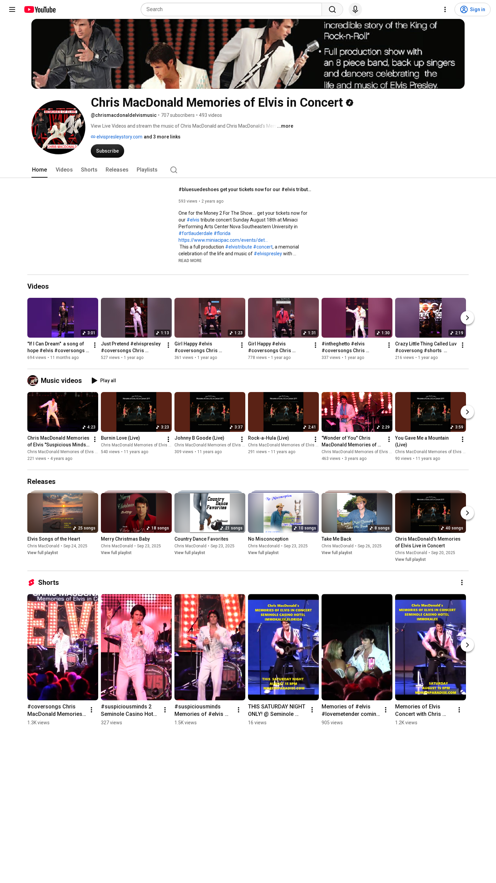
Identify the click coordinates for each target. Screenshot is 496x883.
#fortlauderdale (195, 233)
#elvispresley (268, 253)
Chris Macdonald (264, 546)
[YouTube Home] (39, 9)
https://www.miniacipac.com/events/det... (223, 240)
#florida (222, 233)
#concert (263, 247)
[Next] (467, 317)
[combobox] (233, 9)
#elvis (193, 220)
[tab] (39, 170)
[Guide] (12, 9)
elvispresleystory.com (118, 136)
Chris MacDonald (43, 546)
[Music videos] (34, 380)
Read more (190, 260)
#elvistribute (238, 247)
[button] (190, 260)
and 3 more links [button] (162, 136)
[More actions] (95, 345)
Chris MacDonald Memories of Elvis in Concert (70, 451)
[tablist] (248, 170)
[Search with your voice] (355, 9)
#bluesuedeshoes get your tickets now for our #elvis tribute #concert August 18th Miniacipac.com (246, 189)
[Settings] (445, 9)
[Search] (332, 9)
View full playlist (42, 552)
